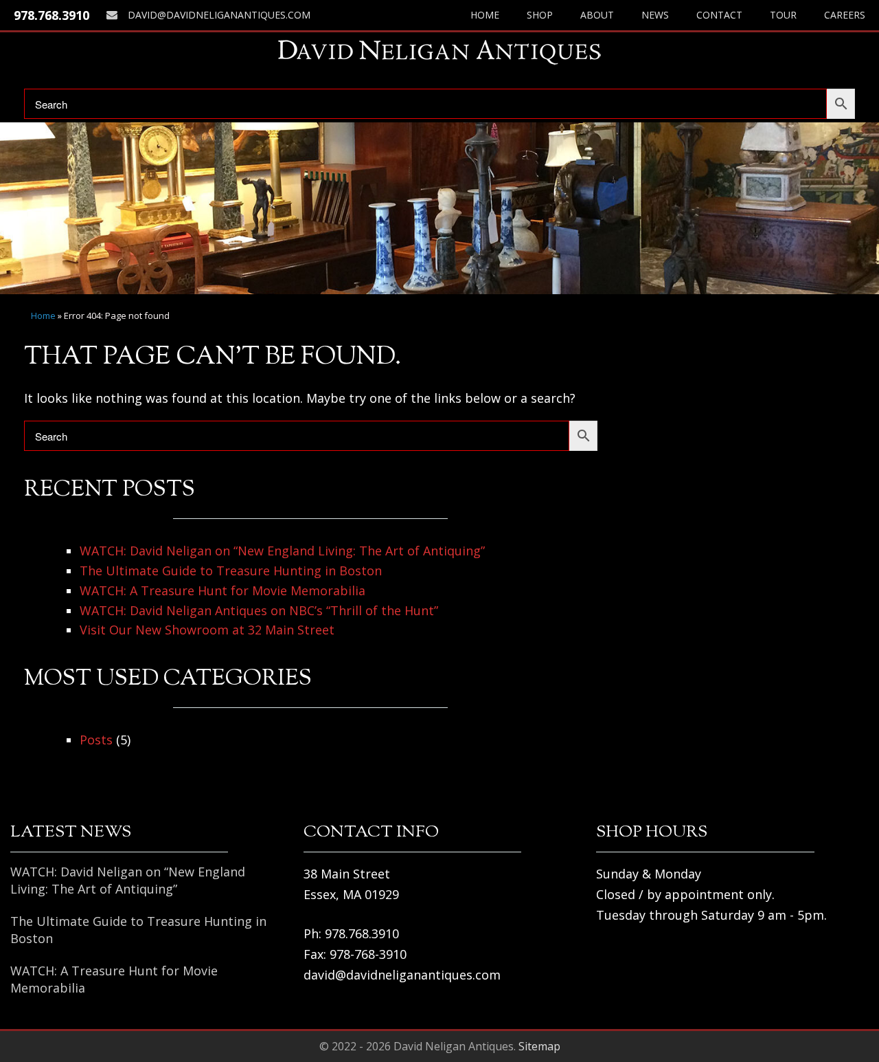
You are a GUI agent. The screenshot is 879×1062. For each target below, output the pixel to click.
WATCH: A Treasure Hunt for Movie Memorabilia (222, 590)
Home (484, 14)
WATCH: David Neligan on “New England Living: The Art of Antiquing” (282, 550)
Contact (719, 14)
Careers (844, 14)
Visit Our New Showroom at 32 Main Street (207, 629)
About (597, 14)
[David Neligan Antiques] (439, 52)
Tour (783, 14)
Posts (96, 739)
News (655, 14)
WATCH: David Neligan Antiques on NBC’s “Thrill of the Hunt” (259, 610)
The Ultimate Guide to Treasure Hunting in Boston (231, 570)
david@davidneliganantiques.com (219, 14)
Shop (540, 14)
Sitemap (539, 1046)
